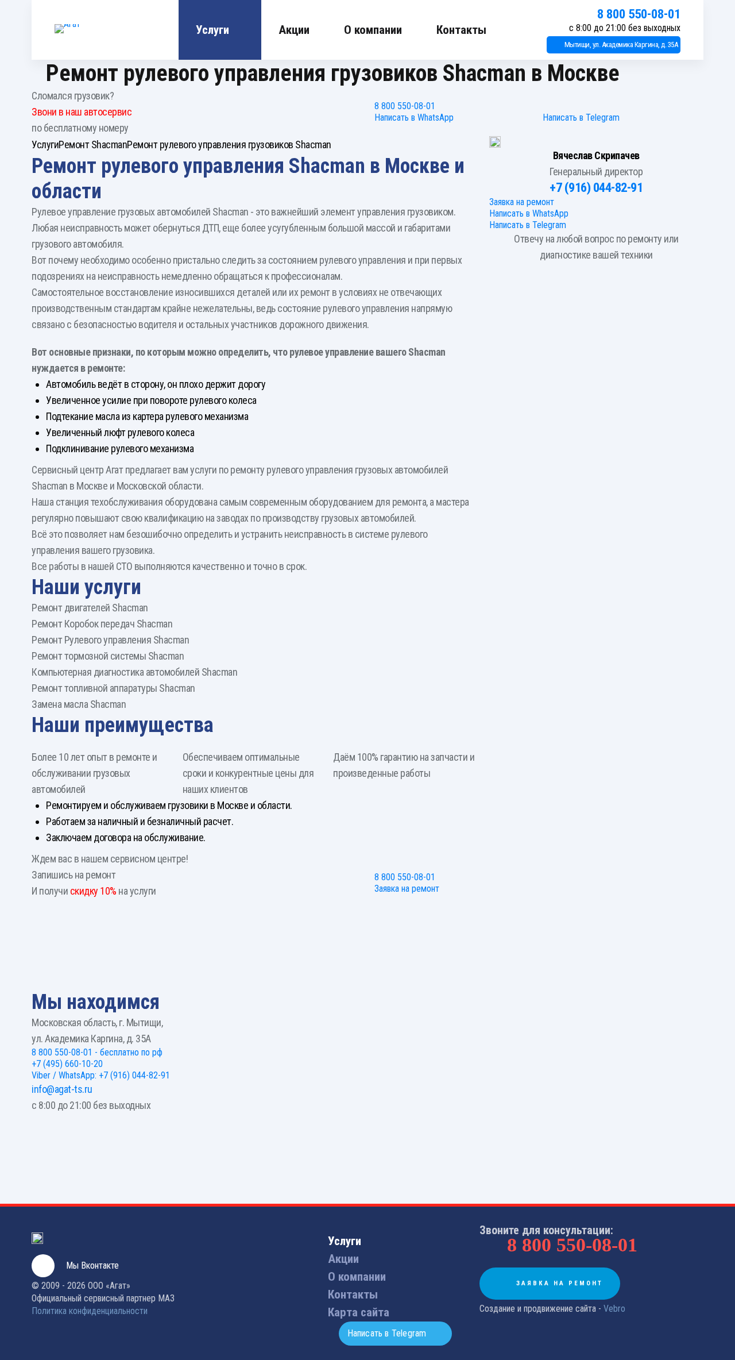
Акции (294, 30)
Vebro (614, 1308)
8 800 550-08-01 (638, 14)
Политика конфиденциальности (90, 1310)
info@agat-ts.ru (62, 1089)
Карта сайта (358, 1312)
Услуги (212, 30)
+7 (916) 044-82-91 (596, 187)
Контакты (461, 30)
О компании (373, 30)
